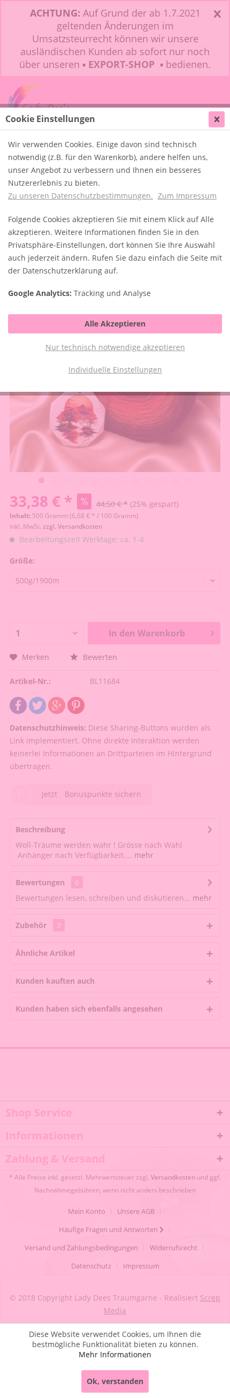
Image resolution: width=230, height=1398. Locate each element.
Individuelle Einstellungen (115, 369)
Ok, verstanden (115, 1381)
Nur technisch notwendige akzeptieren (115, 347)
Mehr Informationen (115, 1354)
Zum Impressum (187, 196)
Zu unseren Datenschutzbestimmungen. (80, 196)
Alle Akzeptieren (115, 323)
